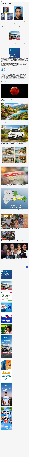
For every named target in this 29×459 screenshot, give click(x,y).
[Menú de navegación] (1, 1)
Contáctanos (2, 458)
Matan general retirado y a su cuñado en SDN (10, 228)
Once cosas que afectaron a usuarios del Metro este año (12, 240)
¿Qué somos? (7, 458)
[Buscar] (27, 267)
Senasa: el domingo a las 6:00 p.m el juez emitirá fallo (11, 258)
